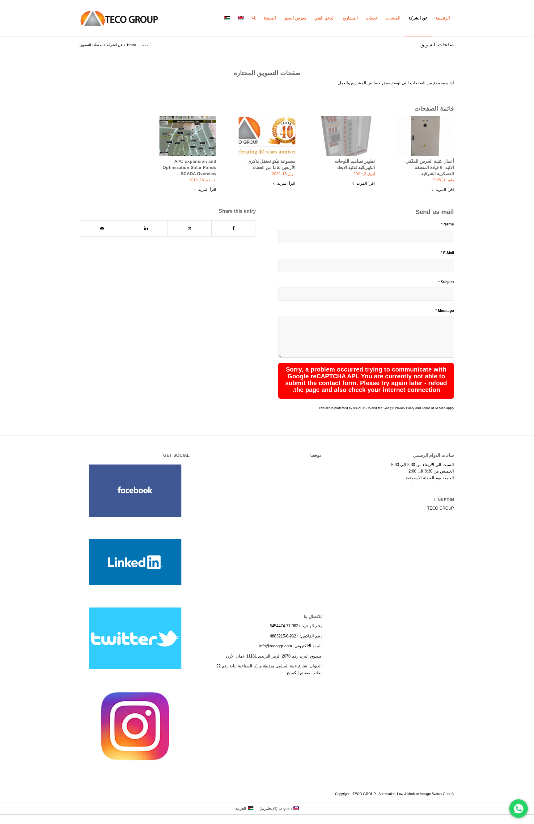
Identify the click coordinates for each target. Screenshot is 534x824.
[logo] (119, 18)
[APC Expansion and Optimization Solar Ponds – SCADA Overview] (187, 136)
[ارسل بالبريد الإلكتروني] (102, 228)
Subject (446, 282)
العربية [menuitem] (240, 808)
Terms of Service (433, 408)
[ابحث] (254, 18)
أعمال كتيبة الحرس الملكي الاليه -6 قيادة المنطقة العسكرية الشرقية (430, 167)
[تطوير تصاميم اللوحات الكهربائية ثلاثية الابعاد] (346, 136)
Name (447, 224)
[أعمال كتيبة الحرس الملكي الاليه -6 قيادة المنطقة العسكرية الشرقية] (425, 136)
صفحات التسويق (437, 44)
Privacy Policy (404, 408)
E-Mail (447, 253)
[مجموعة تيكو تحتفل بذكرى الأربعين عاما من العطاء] (267, 136)
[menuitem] (443, 18)
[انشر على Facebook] (234, 228)
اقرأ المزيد (445, 189)
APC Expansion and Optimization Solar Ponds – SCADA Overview (189, 167)
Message (444, 311)
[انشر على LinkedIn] (146, 228)
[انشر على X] (189, 228)
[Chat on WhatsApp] (518, 808)
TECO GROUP (440, 508)
